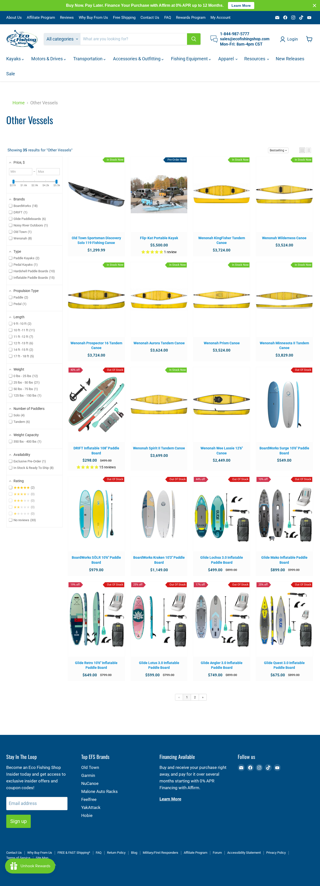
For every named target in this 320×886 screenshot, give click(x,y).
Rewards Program (191, 18)
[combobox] (133, 39)
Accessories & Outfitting (137, 58)
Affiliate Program (41, 18)
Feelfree (88, 799)
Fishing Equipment (190, 58)
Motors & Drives (47, 58)
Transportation (88, 58)
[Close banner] (315, 6)
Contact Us (149, 18)
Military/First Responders (160, 852)
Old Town (90, 767)
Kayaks (14, 58)
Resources (255, 58)
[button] (302, 150)
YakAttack (90, 807)
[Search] (193, 39)
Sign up (18, 821)
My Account (220, 18)
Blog (134, 852)
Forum (217, 852)
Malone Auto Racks (99, 791)
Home (18, 102)
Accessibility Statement (244, 852)
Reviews (67, 18)
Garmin (88, 775)
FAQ (167, 18)
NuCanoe (89, 783)
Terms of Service (18, 858)
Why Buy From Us (93, 18)
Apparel (226, 58)
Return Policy (116, 852)
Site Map (42, 858)
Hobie (86, 815)
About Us (14, 18)
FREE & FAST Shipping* (74, 852)
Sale (10, 73)
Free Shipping (124, 18)
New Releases (290, 58)
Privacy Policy (276, 852)
